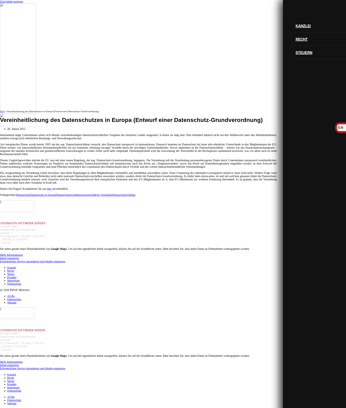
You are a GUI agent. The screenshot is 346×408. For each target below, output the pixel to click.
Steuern (304, 52)
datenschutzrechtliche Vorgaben (94, 194)
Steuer (10, 274)
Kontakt (11, 277)
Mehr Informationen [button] (11, 254)
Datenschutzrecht (66, 194)
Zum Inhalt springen (11, 1)
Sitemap (11, 302)
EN (340, 128)
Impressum (13, 280)
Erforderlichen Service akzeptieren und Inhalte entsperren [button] (32, 261)
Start (2, 111)
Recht (302, 39)
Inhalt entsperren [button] (9, 258)
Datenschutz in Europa (43, 194)
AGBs (11, 296)
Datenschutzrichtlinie (124, 194)
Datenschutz (23, 194)
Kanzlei (303, 25)
